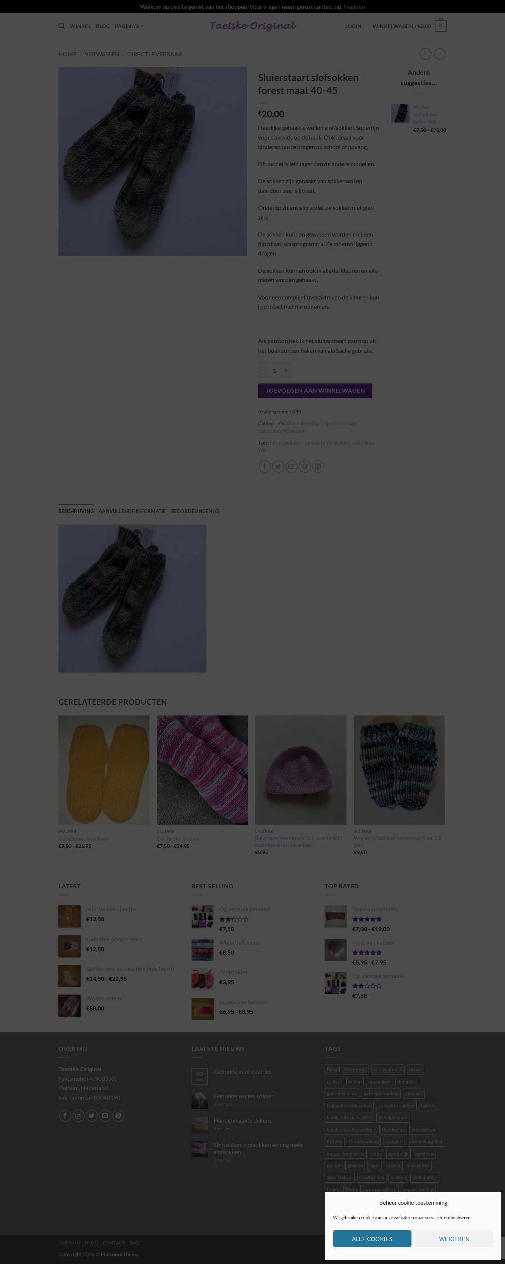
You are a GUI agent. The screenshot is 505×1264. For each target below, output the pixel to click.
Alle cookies (372, 1238)
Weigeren (454, 1238)
